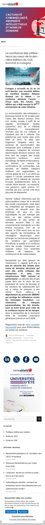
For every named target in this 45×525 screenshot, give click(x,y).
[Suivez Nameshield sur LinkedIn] (8, 359)
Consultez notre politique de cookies (22, 519)
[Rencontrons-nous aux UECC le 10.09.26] (22, 389)
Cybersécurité (16, 338)
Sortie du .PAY (12, 440)
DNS (13, 340)
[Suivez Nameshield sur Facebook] (27, 359)
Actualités (8, 338)
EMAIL (26, 340)
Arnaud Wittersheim (16, 335)
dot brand (19, 340)
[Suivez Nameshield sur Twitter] (17, 359)
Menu (3, 42)
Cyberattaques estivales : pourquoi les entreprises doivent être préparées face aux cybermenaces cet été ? (23, 485)
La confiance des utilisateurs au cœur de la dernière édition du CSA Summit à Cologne (22, 58)
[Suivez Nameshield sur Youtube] (37, 359)
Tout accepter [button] (11, 512)
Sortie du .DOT (12, 436)
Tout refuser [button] (23, 512)
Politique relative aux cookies (18, 432)
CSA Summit (28, 338)
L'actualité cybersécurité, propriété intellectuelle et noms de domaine (17, 23)
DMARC (8, 340)
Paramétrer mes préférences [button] (22, 516)
